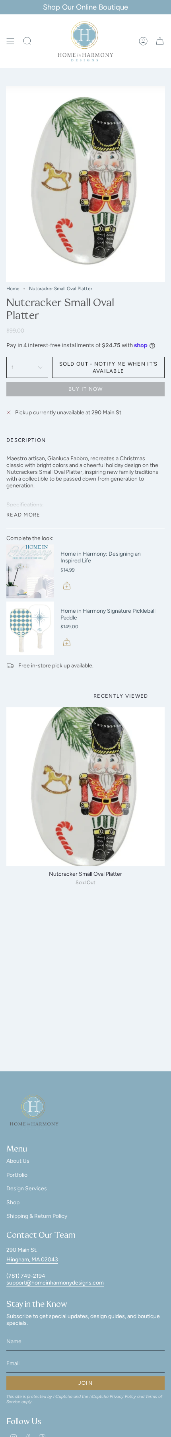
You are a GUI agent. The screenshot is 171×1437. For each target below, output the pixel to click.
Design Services (26, 1188)
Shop (12, 1202)
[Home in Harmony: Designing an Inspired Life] (30, 571)
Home (12, 288)
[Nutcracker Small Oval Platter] (85, 786)
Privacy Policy (123, 1396)
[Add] (66, 585)
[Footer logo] (34, 1112)
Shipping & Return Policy (36, 1216)
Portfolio (16, 1175)
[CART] (160, 41)
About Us (17, 1161)
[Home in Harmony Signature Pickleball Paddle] (30, 628)
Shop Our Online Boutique (85, 7)
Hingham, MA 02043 (32, 1259)
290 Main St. (21, 1250)
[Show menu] (10, 41)
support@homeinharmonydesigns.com (55, 1282)
